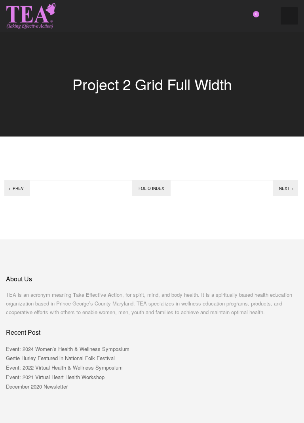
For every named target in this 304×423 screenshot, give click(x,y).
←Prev (16, 188)
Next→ (286, 188)
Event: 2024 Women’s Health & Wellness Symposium (67, 349)
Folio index (151, 188)
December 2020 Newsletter (37, 386)
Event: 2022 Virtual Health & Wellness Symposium (64, 367)
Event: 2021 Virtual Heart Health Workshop (55, 377)
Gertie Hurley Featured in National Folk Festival (60, 358)
